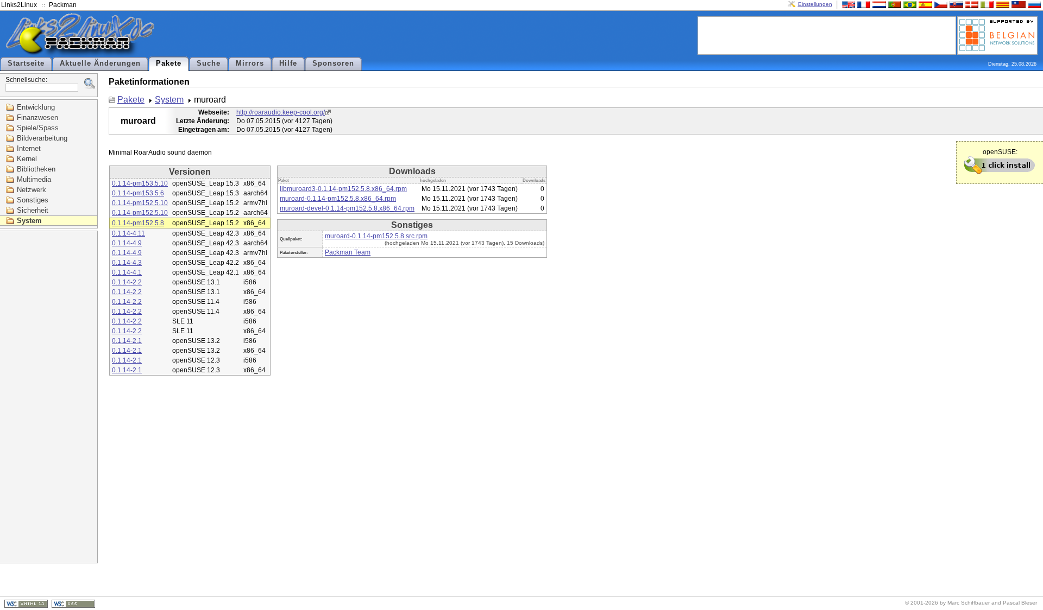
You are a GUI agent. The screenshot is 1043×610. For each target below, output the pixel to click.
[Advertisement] (827, 34)
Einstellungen (815, 4)
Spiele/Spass (38, 128)
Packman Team (347, 252)
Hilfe (288, 63)
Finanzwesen (37, 117)
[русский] (1033, 4)
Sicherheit (32, 210)
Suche (209, 63)
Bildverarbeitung (42, 138)
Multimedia (34, 179)
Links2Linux (19, 5)
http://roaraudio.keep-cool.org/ (280, 112)
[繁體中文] (1017, 4)
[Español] (924, 4)
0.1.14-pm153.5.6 (138, 193)
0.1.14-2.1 (127, 341)
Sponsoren (333, 63)
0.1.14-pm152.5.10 (140, 203)
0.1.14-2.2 (127, 282)
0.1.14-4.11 (128, 233)
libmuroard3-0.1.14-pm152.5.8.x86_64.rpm (343, 189)
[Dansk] (970, 4)
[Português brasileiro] (908, 4)
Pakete (168, 63)
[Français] (862, 4)
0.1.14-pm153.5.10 (140, 183)
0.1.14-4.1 (127, 272)
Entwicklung (36, 107)
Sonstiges (32, 200)
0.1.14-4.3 (127, 262)
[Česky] (939, 4)
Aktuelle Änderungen (100, 63)
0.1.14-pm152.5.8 (138, 223)
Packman (63, 5)
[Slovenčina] (955, 4)
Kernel (27, 159)
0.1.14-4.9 (127, 243)
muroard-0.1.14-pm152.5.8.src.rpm (376, 236)
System (29, 221)
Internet (29, 148)
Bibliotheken (36, 169)
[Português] (893, 4)
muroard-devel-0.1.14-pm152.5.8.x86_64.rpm (347, 208)
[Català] (1001, 4)
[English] (847, 4)
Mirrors (250, 63)
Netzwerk (31, 190)
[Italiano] (986, 4)
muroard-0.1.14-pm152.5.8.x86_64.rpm (338, 198)
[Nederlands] (877, 4)
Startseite (26, 63)
